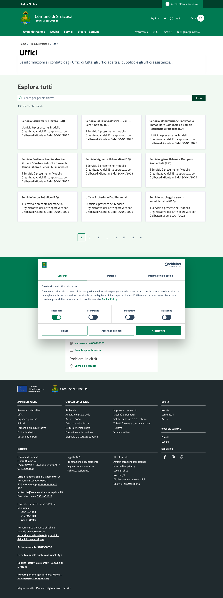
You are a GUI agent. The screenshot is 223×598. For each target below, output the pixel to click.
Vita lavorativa (121, 432)
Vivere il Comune (88, 31)
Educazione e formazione (79, 432)
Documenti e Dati (27, 437)
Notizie (165, 410)
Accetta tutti (158, 331)
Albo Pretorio (120, 457)
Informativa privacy (124, 466)
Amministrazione (34, 31)
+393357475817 (47, 484)
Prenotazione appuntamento (82, 462)
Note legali (119, 475)
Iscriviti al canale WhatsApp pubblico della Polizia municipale (38, 537)
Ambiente (70, 410)
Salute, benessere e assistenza (130, 419)
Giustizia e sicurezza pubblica (81, 437)
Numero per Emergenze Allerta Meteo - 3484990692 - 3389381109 (39, 576)
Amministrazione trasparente (129, 462)
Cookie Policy (109, 299)
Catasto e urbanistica (77, 423)
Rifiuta (64, 331)
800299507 (41, 480)
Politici (21, 423)
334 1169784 (28, 520)
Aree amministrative (28, 410)
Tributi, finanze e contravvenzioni (132, 423)
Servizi (68, 31)
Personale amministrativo (31, 428)
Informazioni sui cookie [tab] (160, 276)
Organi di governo (27, 419)
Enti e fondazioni (26, 432)
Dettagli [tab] (111, 276)
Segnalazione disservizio (80, 466)
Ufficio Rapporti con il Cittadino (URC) (38, 476)
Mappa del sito (25, 588)
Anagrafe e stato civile (77, 414)
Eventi (165, 437)
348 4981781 (28, 516)
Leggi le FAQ (73, 457)
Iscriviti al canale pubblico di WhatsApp (39, 555)
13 (115, 237)
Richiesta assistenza (78, 470)
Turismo (117, 428)
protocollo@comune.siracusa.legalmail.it (40, 492)
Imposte (167, 32)
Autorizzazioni (73, 419)
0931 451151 (28, 512)
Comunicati (167, 414)
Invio (199, 98)
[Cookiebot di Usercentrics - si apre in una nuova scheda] (167, 265)
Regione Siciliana (28, 4)
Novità (54, 31)
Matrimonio (141, 32)
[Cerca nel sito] (200, 18)
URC (155, 32)
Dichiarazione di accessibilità (129, 479)
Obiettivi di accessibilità (126, 484)
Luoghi (165, 442)
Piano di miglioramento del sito (53, 588)
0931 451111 (44, 496)
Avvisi (164, 419)
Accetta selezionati (112, 331)
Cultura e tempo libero (77, 428)
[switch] (93, 317)
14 (123, 237)
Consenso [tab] (62, 276)
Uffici (20, 414)
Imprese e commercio (125, 410)
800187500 (38, 531)
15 (132, 237)
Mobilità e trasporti (124, 414)
